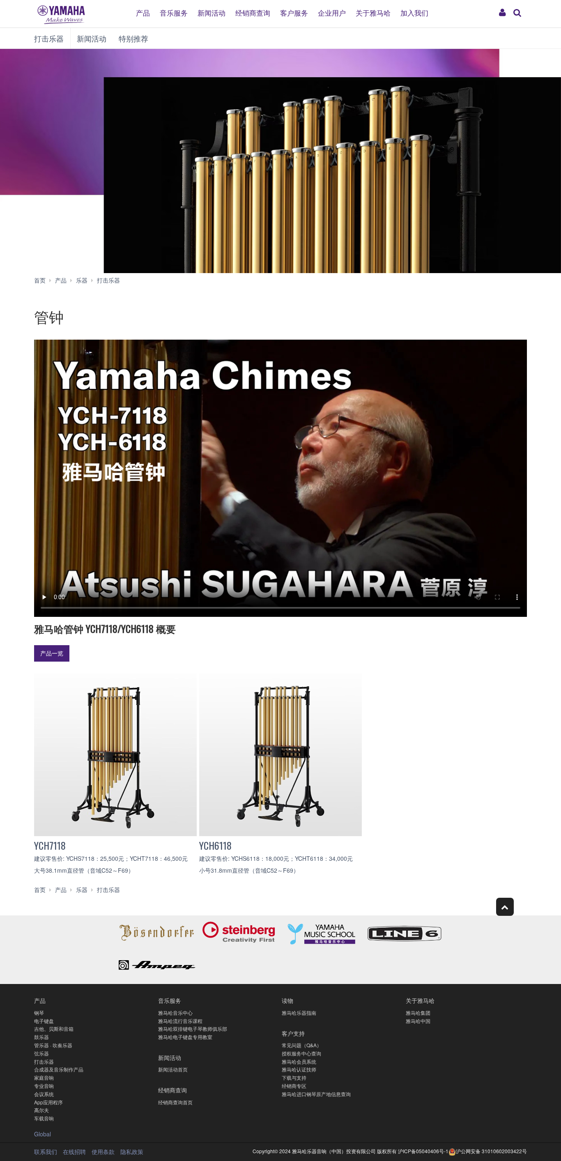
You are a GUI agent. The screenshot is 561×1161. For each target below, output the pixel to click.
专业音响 (44, 1085)
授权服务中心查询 (301, 1053)
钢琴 (39, 1012)
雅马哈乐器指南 (299, 1012)
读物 (287, 1000)
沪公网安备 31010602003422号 (491, 1150)
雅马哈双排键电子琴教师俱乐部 (192, 1028)
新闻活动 (211, 12)
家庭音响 (44, 1077)
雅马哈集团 (418, 1012)
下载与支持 (294, 1077)
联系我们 (45, 1151)
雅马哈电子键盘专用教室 (185, 1036)
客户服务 (294, 12)
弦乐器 (41, 1053)
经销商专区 (294, 1085)
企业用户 (332, 12)
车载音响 (44, 1118)
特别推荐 (133, 38)
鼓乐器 (41, 1036)
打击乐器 (49, 38)
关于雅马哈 (373, 12)
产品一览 (51, 653)
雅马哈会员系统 (299, 1061)
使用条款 (103, 1151)
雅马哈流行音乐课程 (180, 1020)
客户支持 (293, 1033)
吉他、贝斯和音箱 (54, 1028)
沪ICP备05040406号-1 (423, 1150)
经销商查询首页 (175, 1102)
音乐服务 (174, 12)
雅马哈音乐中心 (175, 1012)
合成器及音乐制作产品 (58, 1069)
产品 (143, 12)
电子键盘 (44, 1020)
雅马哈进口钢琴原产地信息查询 (316, 1093)
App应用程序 (48, 1102)
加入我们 (414, 12)
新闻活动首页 (173, 1069)
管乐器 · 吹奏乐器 (53, 1044)
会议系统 (44, 1093)
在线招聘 (74, 1151)
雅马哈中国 (418, 1020)
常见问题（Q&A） (302, 1044)
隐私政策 (131, 1151)
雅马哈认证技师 (299, 1069)
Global (42, 1134)
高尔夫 (41, 1109)
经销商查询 (252, 12)
